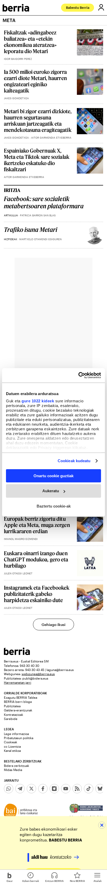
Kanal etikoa (12, 750)
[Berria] (17, 653)
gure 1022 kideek (38, 401)
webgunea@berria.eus (38, 674)
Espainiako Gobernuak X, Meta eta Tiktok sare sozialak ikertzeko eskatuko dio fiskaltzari (36, 159)
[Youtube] (65, 788)
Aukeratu (50, 491)
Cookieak (10, 742)
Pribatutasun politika (18, 738)
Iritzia (12, 190)
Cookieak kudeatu (74, 461)
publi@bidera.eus (35, 678)
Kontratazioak (13, 714)
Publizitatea (12, 706)
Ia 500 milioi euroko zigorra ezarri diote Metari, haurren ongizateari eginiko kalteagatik (35, 81)
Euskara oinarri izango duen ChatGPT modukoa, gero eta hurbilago (36, 559)
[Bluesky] (100, 788)
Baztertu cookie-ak (54, 506)
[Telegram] (20, 788)
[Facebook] (42, 788)
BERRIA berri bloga (18, 701)
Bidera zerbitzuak (16, 765)
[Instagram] (54, 788)
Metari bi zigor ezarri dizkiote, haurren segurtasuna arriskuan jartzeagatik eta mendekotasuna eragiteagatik (38, 120)
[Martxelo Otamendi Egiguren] (94, 235)
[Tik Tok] (88, 788)
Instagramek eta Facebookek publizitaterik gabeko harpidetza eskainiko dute (37, 593)
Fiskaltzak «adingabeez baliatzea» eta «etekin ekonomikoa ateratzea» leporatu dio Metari (30, 41)
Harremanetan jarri (17, 682)
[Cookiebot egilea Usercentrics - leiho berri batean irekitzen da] (78, 375)
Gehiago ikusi (53, 624)
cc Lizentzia (12, 746)
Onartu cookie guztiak (53, 475)
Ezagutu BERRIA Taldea (20, 697)
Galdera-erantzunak (18, 710)
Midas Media (13, 770)
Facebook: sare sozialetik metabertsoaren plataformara (44, 202)
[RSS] (77, 788)
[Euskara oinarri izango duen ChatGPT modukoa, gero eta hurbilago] (90, 563)
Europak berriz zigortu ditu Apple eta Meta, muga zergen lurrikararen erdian (37, 525)
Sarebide (10, 718)
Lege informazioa (16, 734)
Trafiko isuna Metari (30, 229)
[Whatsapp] (8, 788)
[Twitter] (31, 788)
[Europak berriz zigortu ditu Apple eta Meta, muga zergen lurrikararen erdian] (90, 529)
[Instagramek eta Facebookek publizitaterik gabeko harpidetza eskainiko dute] (90, 597)
